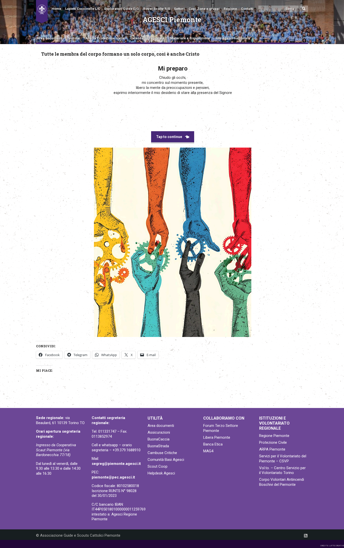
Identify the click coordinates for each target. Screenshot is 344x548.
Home (56, 9)
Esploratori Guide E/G (121, 9)
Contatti (247, 9)
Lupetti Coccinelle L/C (82, 9)
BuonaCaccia (158, 439)
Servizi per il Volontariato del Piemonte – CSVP (282, 458)
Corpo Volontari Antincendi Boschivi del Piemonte (281, 482)
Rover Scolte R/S (156, 9)
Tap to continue (169, 137)
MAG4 (208, 451)
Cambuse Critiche (162, 453)
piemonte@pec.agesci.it (113, 477)
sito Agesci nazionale (233, 38)
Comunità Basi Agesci (166, 459)
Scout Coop (157, 466)
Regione (230, 9)
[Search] (303, 9)
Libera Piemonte (216, 437)
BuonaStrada (158, 446)
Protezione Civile (273, 442)
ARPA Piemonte (272, 449)
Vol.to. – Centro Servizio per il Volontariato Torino (282, 470)
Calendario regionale (147, 38)
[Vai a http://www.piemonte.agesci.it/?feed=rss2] (305, 536)
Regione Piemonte (274, 435)
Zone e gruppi (208, 9)
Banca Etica (213, 444)
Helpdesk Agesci (161, 473)
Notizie (74, 38)
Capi (192, 9)
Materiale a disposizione (190, 38)
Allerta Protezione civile (104, 38)
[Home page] (42, 11)
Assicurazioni (159, 432)
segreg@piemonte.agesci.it (116, 463)
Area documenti (49, 38)
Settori (179, 9)
